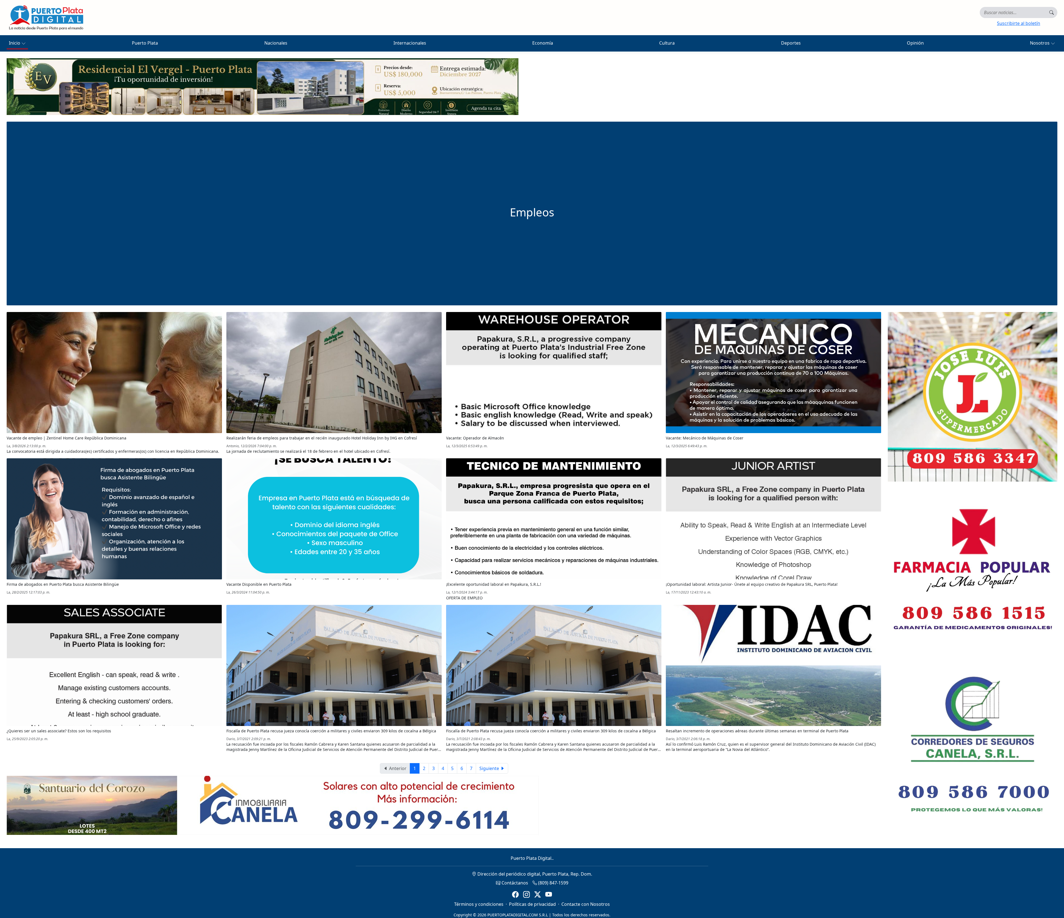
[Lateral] (972, 397)
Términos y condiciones (478, 904)
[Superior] (262, 86)
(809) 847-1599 (552, 883)
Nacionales (275, 43)
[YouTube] (548, 895)
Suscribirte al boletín (1018, 23)
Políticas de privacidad (532, 904)
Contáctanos (514, 883)
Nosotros (1040, 43)
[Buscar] (1051, 12)
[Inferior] (273, 805)
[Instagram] (526, 895)
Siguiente (489, 768)
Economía (542, 43)
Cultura (667, 43)
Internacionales (409, 43)
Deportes (791, 43)
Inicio (15, 43)
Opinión (915, 43)
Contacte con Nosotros (585, 904)
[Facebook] (515, 895)
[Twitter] (537, 895)
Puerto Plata (145, 43)
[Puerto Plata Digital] (46, 17)
